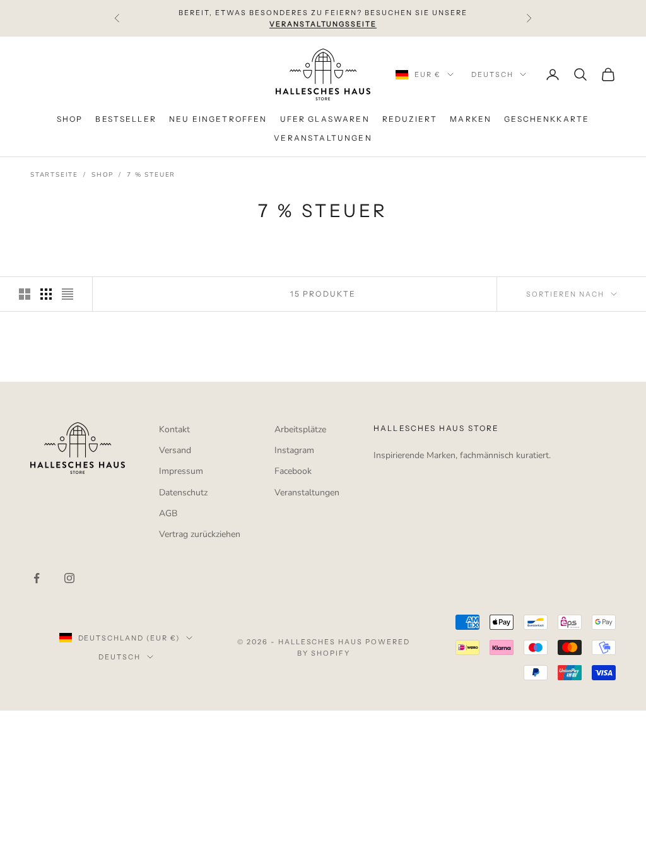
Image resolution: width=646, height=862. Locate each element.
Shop (102, 174)
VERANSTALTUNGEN (323, 138)
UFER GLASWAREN (325, 119)
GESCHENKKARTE (546, 119)
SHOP (70, 119)
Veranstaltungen (306, 493)
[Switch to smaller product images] (46, 294)
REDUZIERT (409, 119)
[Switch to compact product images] (67, 294)
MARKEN (470, 119)
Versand (175, 450)
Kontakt (174, 429)
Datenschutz (183, 493)
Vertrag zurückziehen (199, 534)
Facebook (293, 471)
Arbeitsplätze (300, 429)
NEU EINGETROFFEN (218, 119)
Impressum (181, 471)
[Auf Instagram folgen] (69, 578)
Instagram (294, 450)
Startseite (54, 174)
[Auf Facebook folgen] (36, 578)
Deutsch (492, 74)
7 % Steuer (151, 174)
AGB (168, 513)
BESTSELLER (125, 119)
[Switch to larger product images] (24, 294)
